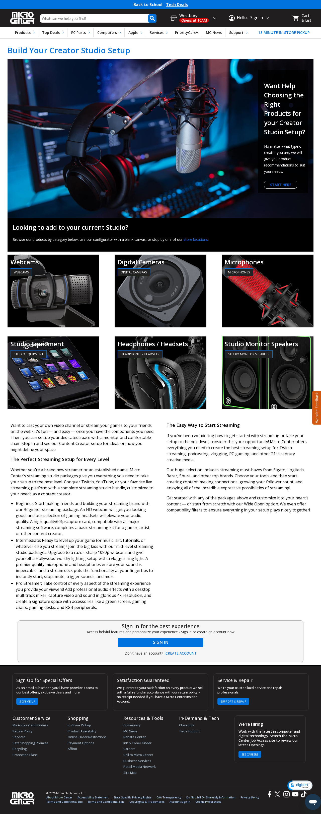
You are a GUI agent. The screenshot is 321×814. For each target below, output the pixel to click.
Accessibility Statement (93, 797)
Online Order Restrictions (87, 737)
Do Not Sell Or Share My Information (210, 797)
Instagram (286, 794)
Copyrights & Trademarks (147, 801)
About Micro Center (59, 797)
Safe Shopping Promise (30, 743)
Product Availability (82, 731)
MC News (214, 32)
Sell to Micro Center (138, 754)
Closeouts (187, 725)
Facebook (269, 794)
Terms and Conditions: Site (64, 801)
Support (236, 32)
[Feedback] (316, 407)
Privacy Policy (249, 797)
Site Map (130, 772)
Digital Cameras (134, 272)
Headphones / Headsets (140, 354)
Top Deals (51, 32)
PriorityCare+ (186, 32)
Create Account (181, 653)
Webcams (21, 272)
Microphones (239, 272)
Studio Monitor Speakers (248, 354)
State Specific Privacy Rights (132, 797)
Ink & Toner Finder (137, 743)
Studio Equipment (28, 354)
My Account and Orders (30, 725)
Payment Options (81, 743)
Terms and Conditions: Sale (106, 801)
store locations (196, 239)
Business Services (137, 761)
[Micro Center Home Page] (22, 16)
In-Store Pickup (79, 725)
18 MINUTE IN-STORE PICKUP (284, 32)
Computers (107, 32)
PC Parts (78, 32)
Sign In (160, 642)
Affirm (72, 748)
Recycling (20, 748)
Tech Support (189, 731)
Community (132, 725)
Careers (129, 748)
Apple (133, 32)
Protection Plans (25, 754)
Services (157, 32)
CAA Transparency (168, 797)
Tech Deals (177, 4)
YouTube (295, 794)
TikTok (302, 794)
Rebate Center (134, 737)
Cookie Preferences (208, 801)
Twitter (278, 794)
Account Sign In (180, 801)
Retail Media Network (139, 766)
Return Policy (23, 731)
